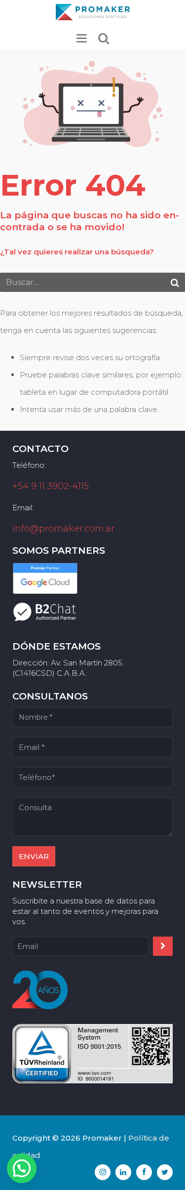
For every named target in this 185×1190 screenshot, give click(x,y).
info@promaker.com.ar (63, 528)
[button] (22, 1168)
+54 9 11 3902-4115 (50, 486)
